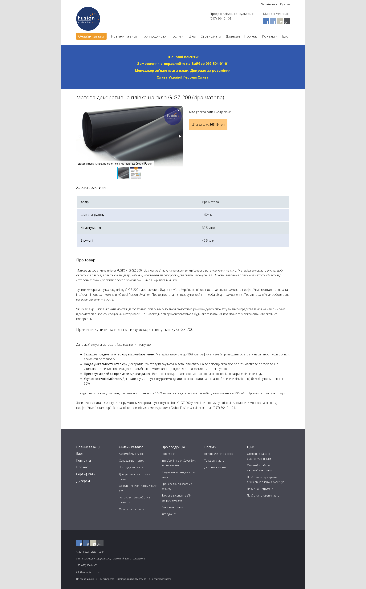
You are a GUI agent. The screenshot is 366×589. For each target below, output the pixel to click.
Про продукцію (153, 36)
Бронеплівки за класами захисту (177, 486)
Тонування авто (214, 460)
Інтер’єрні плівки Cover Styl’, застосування (179, 463)
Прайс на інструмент (260, 489)
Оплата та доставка (131, 509)
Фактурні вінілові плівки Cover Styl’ (137, 488)
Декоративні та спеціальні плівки (135, 476)
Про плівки (168, 454)
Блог (286, 36)
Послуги (177, 36)
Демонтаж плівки (215, 467)
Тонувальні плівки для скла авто (178, 474)
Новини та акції (124, 36)
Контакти (270, 36)
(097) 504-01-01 (220, 18)
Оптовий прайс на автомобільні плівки (259, 468)
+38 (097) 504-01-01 (86, 565)
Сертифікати (211, 36)
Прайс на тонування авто (263, 495)
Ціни (192, 36)
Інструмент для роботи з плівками (134, 500)
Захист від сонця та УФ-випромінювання (177, 498)
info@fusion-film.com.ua (88, 572)
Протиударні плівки (131, 467)
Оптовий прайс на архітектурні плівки (259, 456)
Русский (285, 4)
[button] (180, 110)
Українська (269, 4)
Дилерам (233, 36)
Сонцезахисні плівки (131, 460)
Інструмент (169, 514)
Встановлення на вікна (218, 454)
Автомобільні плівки (131, 454)
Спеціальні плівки (172, 507)
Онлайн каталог (91, 36)
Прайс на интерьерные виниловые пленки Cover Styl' (265, 479)
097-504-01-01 (217, 63)
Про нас (251, 36)
